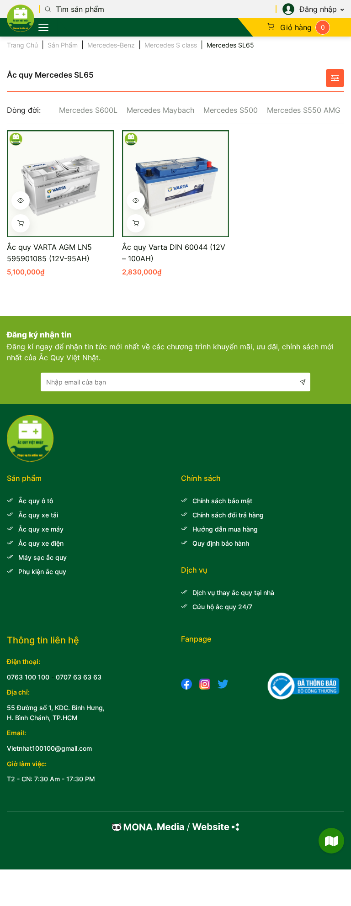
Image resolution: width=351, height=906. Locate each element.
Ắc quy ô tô (35, 501)
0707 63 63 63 (78, 677)
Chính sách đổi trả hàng (228, 515)
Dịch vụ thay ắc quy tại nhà (233, 592)
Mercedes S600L (88, 110)
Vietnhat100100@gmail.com (49, 748)
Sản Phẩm (63, 45)
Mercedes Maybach (160, 110)
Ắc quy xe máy (41, 529)
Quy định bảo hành (220, 543)
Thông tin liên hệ (43, 640)
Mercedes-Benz (111, 45)
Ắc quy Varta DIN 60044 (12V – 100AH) (173, 252)
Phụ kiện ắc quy (42, 571)
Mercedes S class (170, 45)
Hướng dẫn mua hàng (225, 529)
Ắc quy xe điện (41, 543)
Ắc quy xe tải (38, 515)
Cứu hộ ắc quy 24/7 (222, 607)
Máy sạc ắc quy (42, 557)
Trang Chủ (22, 45)
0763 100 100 (28, 677)
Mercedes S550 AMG (303, 110)
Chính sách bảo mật (222, 501)
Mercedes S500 (230, 110)
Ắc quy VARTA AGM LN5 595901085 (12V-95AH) (49, 252)
